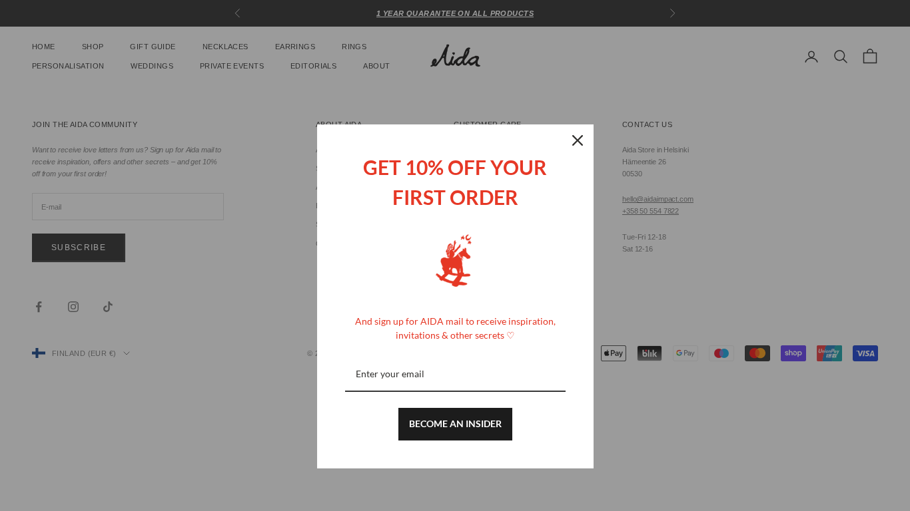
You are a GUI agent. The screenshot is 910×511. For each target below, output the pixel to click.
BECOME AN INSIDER (455, 423)
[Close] (578, 140)
